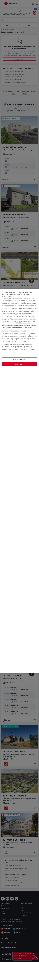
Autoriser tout (19, 364)
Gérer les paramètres (19, 359)
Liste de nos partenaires (9, 353)
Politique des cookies (23, 323)
